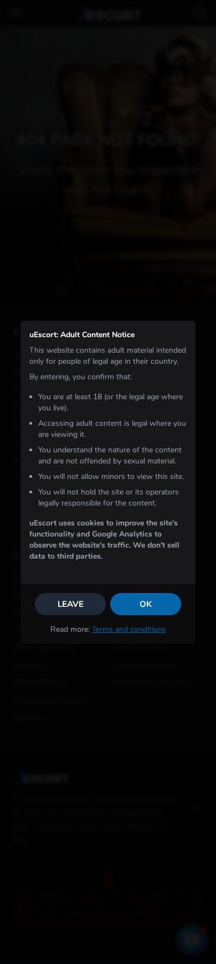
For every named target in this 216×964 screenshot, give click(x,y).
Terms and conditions (129, 629)
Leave (71, 604)
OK (146, 604)
